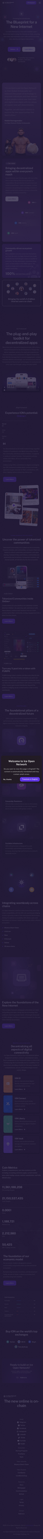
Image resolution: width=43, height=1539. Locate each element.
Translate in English (30, 779)
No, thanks (7, 779)
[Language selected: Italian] (19, 1534)
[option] (1, 1532)
